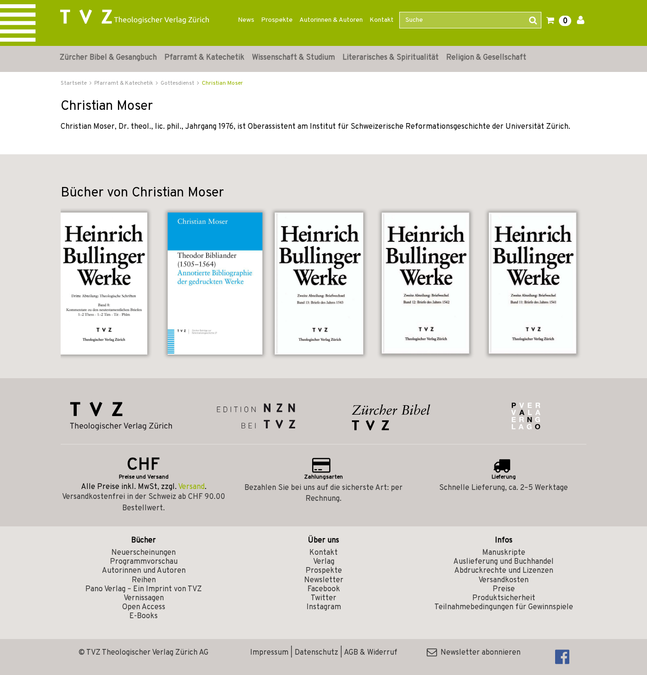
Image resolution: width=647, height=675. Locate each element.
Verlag (323, 562)
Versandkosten (503, 580)
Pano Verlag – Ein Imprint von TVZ (143, 589)
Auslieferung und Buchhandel (503, 562)
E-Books (143, 616)
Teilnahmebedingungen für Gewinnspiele (503, 607)
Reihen (144, 580)
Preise (504, 589)
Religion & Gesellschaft (486, 57)
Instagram (323, 607)
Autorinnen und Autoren (144, 571)
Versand (191, 487)
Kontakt (381, 20)
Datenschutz (316, 652)
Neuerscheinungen (143, 553)
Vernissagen (144, 598)
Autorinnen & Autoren (331, 20)
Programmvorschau (144, 562)
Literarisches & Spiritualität (390, 57)
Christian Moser (222, 83)
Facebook (323, 589)
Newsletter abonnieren (479, 652)
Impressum (269, 652)
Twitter (323, 598)
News (246, 20)
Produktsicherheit (503, 598)
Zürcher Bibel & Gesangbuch (108, 57)
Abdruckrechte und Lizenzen (503, 571)
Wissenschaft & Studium (293, 57)
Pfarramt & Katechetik (204, 57)
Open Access (143, 607)
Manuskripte (503, 553)
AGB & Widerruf (370, 652)
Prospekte (277, 20)
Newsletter (323, 580)
